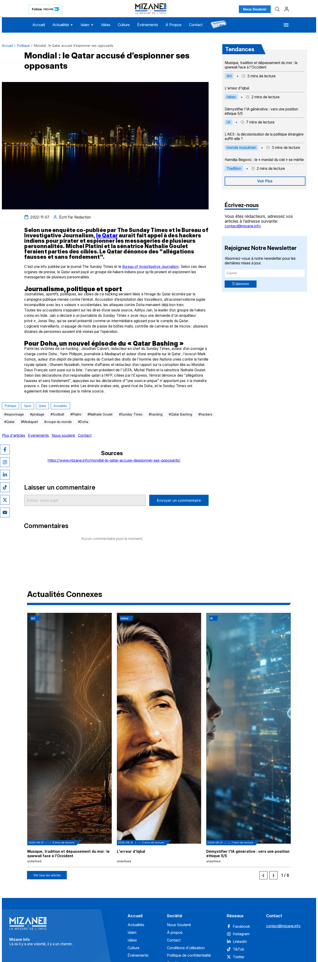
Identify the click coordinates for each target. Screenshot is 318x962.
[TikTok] (5, 487)
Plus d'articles (13, 435)
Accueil (38, 24)
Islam (87, 24)
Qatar (42, 406)
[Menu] (286, 25)
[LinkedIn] (5, 475)
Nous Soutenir (255, 9)
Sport (27, 406)
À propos (175, 932)
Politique (23, 46)
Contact (196, 24)
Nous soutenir (63, 435)
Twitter (238, 957)
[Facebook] (5, 449)
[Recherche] (277, 9)
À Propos (174, 24)
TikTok (238, 949)
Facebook (241, 926)
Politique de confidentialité (189, 955)
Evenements (38, 435)
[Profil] (286, 9)
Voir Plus (265, 181)
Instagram (241, 933)
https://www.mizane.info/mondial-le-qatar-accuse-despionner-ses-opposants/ (114, 460)
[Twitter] (5, 500)
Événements (147, 24)
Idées (105, 24)
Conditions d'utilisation (186, 947)
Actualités (62, 24)
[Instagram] (5, 462)
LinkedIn (240, 941)
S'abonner (240, 284)
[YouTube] (5, 512)
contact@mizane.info (243, 226)
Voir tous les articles (47, 875)
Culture (124, 24)
